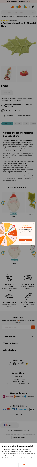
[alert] (18, 233)
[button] (25, 240)
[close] (33, 223)
